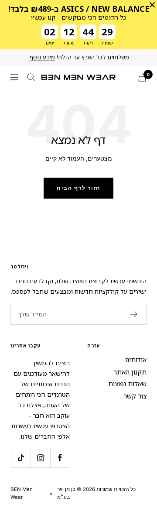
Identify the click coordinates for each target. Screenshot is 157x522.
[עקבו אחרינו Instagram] (40, 457)
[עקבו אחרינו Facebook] (60, 457)
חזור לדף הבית (78, 188)
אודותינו (136, 359)
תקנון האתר (130, 371)
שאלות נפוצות (127, 383)
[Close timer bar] (152, 4)
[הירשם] (134, 314)
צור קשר (135, 396)
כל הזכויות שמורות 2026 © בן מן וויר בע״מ (96, 493)
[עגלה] (142, 77)
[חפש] (31, 77)
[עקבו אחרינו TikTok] (21, 457)
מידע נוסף (42, 57)
